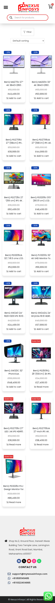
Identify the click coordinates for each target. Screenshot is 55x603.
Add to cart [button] (15, 98)
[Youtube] (29, 561)
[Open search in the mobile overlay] (27, 17)
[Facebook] (19, 561)
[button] (5, 7)
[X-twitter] (24, 561)
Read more (43, 386)
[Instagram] (34, 561)
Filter (29, 31)
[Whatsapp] (39, 561)
